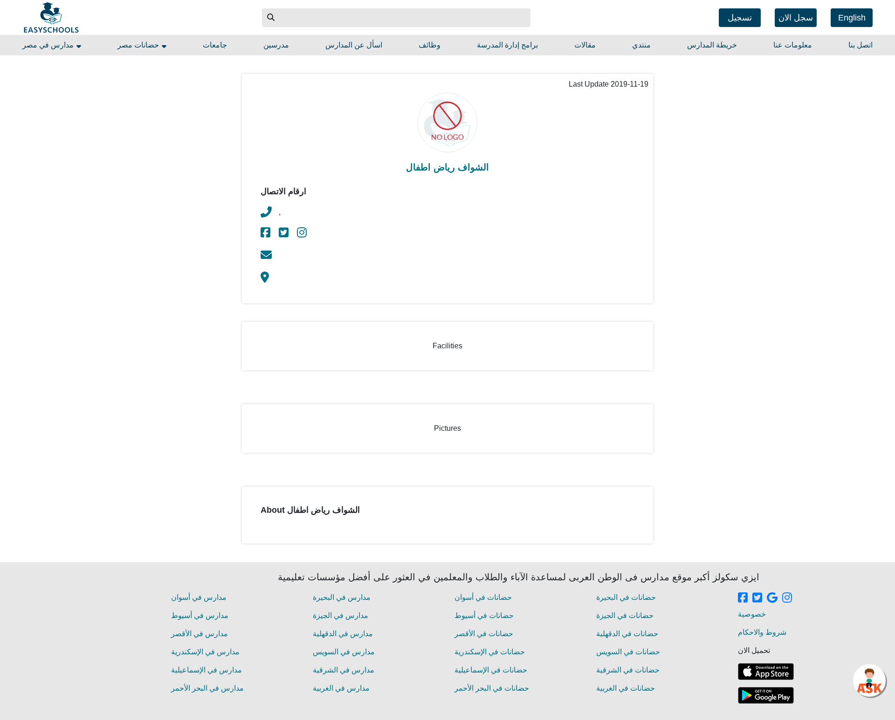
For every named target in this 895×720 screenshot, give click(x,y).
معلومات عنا (792, 45)
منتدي (641, 45)
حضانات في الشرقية (628, 670)
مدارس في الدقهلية (343, 634)
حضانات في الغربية (625, 688)
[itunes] (766, 671)
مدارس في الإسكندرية (205, 652)
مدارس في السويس (344, 652)
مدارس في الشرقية (343, 670)
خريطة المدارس (712, 45)
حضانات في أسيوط (484, 615)
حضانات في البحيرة (626, 597)
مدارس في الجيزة (340, 615)
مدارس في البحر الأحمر (207, 688)
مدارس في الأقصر (199, 634)
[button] (271, 17)
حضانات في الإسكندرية (489, 652)
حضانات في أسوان (483, 597)
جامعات (215, 45)
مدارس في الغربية (341, 688)
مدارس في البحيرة (342, 597)
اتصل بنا (860, 45)
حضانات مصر (139, 45)
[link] (266, 234)
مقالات (585, 45)
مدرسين (276, 45)
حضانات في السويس (628, 652)
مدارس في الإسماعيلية (206, 670)
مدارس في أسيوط (199, 615)
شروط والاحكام (762, 632)
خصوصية (752, 614)
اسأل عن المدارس (353, 45)
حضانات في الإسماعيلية (490, 670)
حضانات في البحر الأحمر (491, 688)
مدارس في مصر (49, 45)
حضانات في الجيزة (625, 615)
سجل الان (795, 17)
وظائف (430, 45)
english (852, 17)
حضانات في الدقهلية (627, 634)
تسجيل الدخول (740, 20)
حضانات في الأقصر (483, 634)
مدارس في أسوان (199, 597)
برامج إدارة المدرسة (507, 45)
